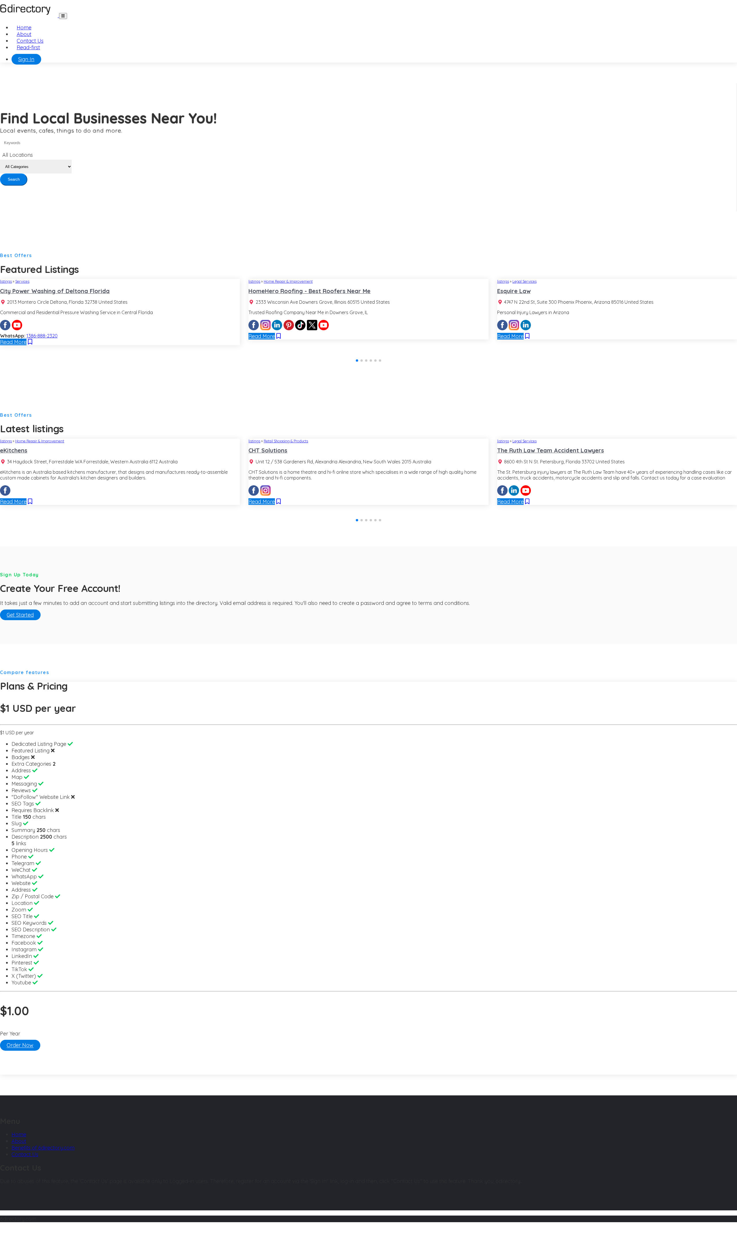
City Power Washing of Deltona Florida (55, 291)
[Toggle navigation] (63, 16)
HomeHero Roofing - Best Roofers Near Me (309, 291)
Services (22, 281)
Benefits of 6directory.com (43, 1147)
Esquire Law (514, 291)
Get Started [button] (20, 615)
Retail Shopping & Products (286, 441)
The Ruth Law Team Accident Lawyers (550, 450)
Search (14, 179)
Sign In (26, 59)
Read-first (28, 47)
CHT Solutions (267, 450)
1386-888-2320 (42, 336)
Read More (13, 342)
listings (6, 281)
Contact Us (30, 40)
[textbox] (19, 155)
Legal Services (524, 281)
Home (24, 27)
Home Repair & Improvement (288, 281)
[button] (357, 360)
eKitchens (13, 450)
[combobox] (19, 156)
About (24, 34)
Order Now (20, 1045)
